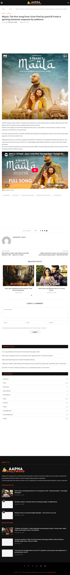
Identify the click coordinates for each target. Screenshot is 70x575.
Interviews (35, 387)
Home (3, 9)
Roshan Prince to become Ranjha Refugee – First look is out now (35, 513)
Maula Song (15, 195)
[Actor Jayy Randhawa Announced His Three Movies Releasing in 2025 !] (18, 275)
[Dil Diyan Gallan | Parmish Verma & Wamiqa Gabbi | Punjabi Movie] (7, 504)
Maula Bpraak (6, 195)
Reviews (35, 402)
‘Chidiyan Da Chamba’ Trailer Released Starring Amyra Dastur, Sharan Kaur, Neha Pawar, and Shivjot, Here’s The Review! (34, 363)
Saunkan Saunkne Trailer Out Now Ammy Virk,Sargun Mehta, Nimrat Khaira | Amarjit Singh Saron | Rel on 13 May (39, 540)
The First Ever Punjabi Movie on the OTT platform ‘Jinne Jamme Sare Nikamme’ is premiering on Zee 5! (41, 551)
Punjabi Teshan (52, 572)
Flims (10, 9)
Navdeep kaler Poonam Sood (43, 195)
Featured (35, 379)
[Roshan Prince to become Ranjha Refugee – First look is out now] (7, 515)
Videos (9, 13)
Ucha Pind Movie (57, 195)
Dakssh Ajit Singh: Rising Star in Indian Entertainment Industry (18, 359)
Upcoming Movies (35, 414)
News (35, 399)
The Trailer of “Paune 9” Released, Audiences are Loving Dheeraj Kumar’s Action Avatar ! (26, 367)
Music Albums (35, 391)
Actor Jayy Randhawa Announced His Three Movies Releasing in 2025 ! (21, 352)
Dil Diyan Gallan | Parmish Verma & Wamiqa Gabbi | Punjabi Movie (36, 502)
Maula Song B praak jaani (27, 195)
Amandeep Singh (12, 22)
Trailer (35, 406)
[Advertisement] (35, 38)
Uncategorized (35, 410)
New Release (35, 395)
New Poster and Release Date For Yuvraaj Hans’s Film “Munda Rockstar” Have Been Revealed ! (27, 355)
